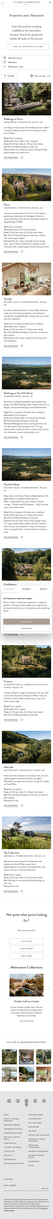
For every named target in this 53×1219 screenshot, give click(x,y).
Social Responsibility (14, 1163)
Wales (35, 122)
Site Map (12, 1210)
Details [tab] (26, 589)
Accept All (26, 621)
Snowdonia (26, 770)
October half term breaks (26, 1001)
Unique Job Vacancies (38, 1135)
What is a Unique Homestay (11, 1120)
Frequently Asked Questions (36, 1140)
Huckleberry (28, 504)
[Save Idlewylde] (22, 805)
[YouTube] (44, 1101)
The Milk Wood (11, 484)
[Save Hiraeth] (22, 346)
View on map (40, 75)
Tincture (8, 681)
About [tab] (43, 589)
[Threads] (26, 1104)
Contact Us (9, 1151)
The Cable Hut (11, 853)
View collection (26, 1021)
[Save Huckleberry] (22, 634)
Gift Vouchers (35, 1123)
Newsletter (33, 1127)
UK (41, 122)
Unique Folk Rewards (38, 1151)
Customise (26, 628)
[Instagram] (9, 1101)
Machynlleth (11, 770)
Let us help (26, 941)
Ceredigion (24, 122)
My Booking (34, 1161)
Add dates (12, 62)
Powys (7, 687)
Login (31, 1165)
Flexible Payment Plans (36, 1156)
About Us (8, 1155)
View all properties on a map (28, 46)
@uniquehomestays (33, 1042)
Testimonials (10, 1159)
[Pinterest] (26, 1101)
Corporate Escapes (13, 1133)
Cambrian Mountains (36, 684)
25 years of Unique (12, 1147)
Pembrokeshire (30, 302)
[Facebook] (17, 1101)
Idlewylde (8, 767)
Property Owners (12, 1125)
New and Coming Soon (12, 1138)
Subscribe (8, 1179)
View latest (26, 956)
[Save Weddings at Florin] (22, 157)
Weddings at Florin (13, 119)
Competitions (34, 1119)
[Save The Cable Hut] (22, 891)
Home (6, 1115)
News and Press (35, 1115)
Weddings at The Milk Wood (18, 393)
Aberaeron (10, 122)
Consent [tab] (9, 589)
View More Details (11, 157)
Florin (7, 204)
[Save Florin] (22, 252)
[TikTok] (35, 1101)
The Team (32, 1131)
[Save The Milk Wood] (22, 537)
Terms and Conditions (33, 1146)
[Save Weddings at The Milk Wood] (22, 437)
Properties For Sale (13, 1129)
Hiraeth (8, 299)
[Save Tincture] (22, 720)
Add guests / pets (15, 66)
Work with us (10, 1143)
